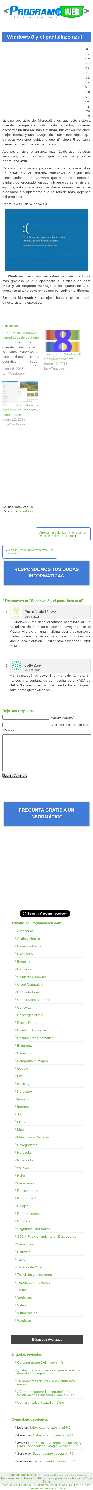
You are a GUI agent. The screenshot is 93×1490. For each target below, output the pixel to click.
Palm (21, 1175)
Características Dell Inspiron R (40, 1362)
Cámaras (24, 969)
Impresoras (25, 1099)
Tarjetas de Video (30, 1267)
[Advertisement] (42, 79)
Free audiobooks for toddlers (46, 1488)
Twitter (22, 1290)
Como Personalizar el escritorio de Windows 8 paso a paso (20, 410)
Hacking (23, 1084)
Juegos (22, 1114)
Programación (27, 1198)
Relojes (22, 1206)
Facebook (24, 1053)
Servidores (25, 1244)
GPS (20, 1076)
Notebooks (25, 1160)
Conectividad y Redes (33, 1000)
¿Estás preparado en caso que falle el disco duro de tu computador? (50, 1371)
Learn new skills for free (16, 1485)
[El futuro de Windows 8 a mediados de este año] (23, 354)
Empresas (24, 1045)
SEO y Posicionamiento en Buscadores (46, 1236)
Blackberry (25, 954)
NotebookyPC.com (36, 1478)
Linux (21, 1122)
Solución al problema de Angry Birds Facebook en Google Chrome (49, 1444)
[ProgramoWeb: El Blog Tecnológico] (46, 19)
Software (24, 1252)
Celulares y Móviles (31, 977)
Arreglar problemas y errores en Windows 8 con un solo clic (63, 534)
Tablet (21, 1259)
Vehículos (24, 1298)
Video (21, 1305)
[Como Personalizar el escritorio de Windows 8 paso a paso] (20, 392)
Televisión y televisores (34, 1275)
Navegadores (27, 1145)
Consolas (24, 1007)
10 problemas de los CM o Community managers (46, 1382)
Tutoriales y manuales (33, 1282)
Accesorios (25, 931)
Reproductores (28, 1213)
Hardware (24, 1091)
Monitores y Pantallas (33, 1137)
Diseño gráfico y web (33, 1030)
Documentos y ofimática (35, 1038)
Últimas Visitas (78, 1475)
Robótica (24, 1221)
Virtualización (27, 1313)
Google (22, 1068)
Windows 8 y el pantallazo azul (44, 37)
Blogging (23, 961)
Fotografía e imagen (32, 1061)
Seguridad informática (33, 1229)
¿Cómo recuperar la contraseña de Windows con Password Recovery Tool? (47, 1393)
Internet (23, 1107)
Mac (20, 1129)
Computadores (28, 992)
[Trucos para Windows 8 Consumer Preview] (62, 341)
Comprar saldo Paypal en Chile (40, 1402)
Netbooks (24, 1152)
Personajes (25, 1183)
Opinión (23, 1168)
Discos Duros (27, 1023)
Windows (26, 511)
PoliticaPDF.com (79, 1485)
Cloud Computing (30, 984)
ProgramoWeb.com (20, 1475)
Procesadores (27, 1191)
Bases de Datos (29, 946)
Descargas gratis (30, 1015)
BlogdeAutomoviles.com (66, 1478)
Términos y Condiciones (54, 1475)
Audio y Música (28, 938)
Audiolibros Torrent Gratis (50, 1485)
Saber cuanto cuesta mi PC (49, 1427)
